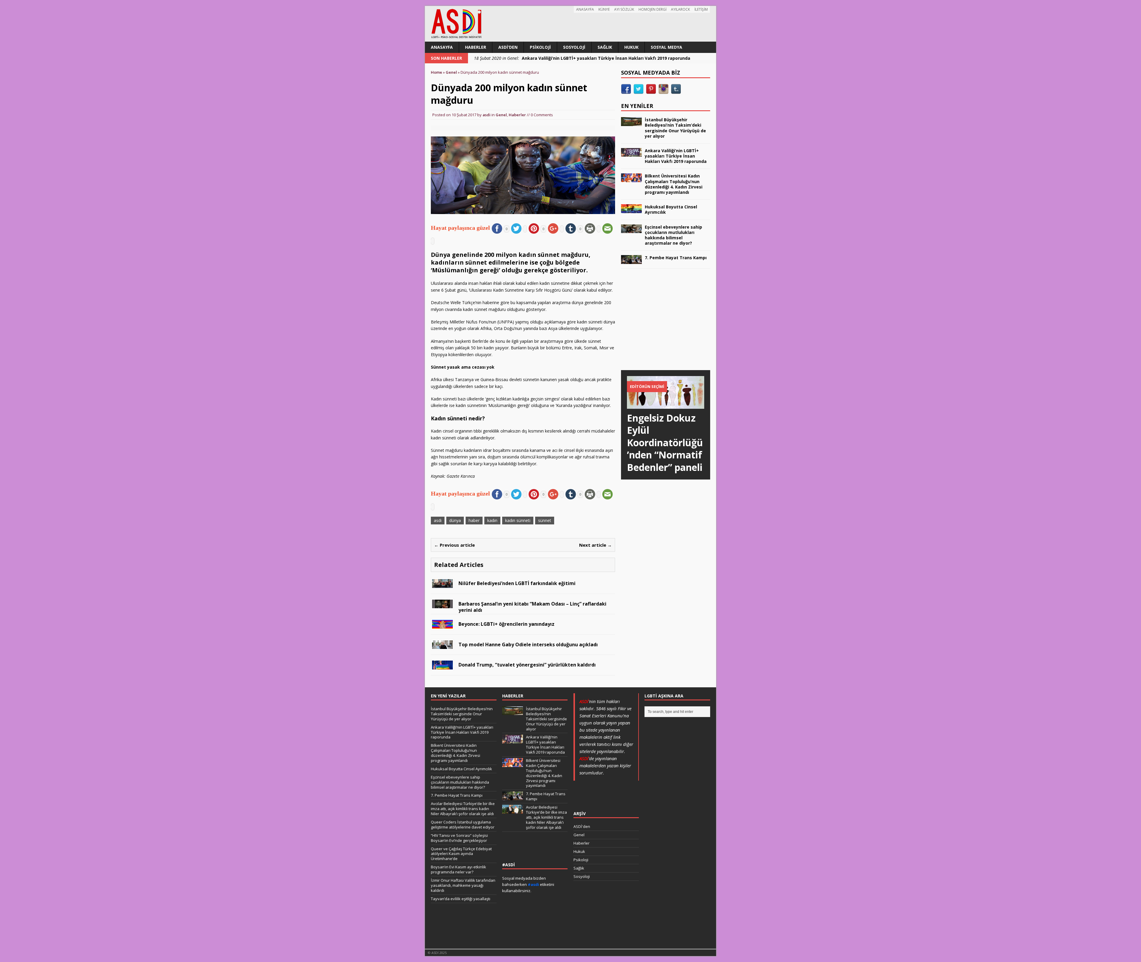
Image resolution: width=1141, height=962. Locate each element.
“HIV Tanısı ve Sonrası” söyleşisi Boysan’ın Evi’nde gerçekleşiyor (459, 838)
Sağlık (605, 47)
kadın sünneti (517, 520)
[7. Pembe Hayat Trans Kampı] (631, 260)
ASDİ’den (508, 47)
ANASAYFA (585, 9)
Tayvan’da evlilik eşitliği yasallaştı (460, 898)
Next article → (595, 545)
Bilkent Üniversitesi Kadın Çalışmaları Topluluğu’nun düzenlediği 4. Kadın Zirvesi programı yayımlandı (673, 184)
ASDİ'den (581, 826)
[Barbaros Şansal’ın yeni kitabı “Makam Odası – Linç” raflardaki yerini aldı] (442, 605)
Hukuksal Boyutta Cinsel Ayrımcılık (671, 209)
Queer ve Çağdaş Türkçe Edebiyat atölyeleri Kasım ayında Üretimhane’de (461, 854)
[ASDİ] (570, 24)
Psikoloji (540, 47)
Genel (501, 114)
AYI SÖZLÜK (624, 9)
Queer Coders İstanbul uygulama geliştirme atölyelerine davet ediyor (462, 824)
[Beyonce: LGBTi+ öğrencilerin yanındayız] (442, 625)
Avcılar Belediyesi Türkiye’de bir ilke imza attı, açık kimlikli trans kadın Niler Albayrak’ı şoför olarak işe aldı (463, 808)
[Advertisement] (665, 325)
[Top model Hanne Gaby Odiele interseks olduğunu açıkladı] (442, 645)
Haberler (475, 47)
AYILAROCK (680, 9)
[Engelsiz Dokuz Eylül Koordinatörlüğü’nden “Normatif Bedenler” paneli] (665, 405)
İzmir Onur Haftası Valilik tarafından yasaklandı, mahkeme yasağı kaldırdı (463, 885)
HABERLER (512, 696)
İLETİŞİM (701, 9)
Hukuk (631, 47)
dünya (455, 520)
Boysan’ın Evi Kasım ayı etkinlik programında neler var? (458, 869)
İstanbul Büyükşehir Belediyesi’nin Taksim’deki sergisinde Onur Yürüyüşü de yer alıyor (675, 128)
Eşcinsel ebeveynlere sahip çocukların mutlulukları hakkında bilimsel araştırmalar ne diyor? (673, 235)
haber (474, 520)
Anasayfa (442, 47)
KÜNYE (604, 9)
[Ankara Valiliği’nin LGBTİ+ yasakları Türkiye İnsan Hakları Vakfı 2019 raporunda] (631, 153)
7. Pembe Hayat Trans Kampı (676, 257)
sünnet (544, 520)
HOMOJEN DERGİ (652, 9)
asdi (487, 114)
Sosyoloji (574, 47)
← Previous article (454, 545)
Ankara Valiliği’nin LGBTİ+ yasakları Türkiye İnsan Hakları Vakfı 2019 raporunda (676, 156)
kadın (492, 520)
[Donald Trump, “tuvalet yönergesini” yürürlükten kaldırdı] (442, 666)
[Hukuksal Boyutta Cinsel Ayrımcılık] (631, 209)
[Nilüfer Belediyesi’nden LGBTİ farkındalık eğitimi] (442, 584)
